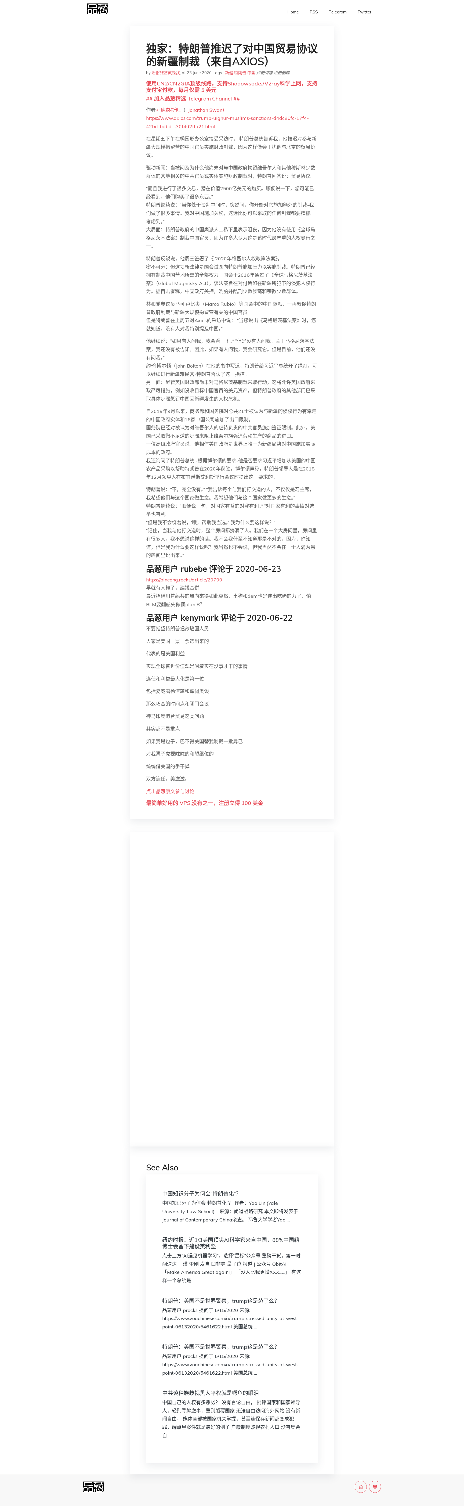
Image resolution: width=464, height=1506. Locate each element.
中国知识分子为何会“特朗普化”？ (201, 1193)
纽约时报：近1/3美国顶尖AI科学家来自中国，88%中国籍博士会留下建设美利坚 (230, 1243)
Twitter (364, 12)
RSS (314, 12)
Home (293, 12)
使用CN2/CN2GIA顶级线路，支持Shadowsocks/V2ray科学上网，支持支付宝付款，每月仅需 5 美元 (231, 86)
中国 (251, 72)
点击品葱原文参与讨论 (170, 791)
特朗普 (240, 72)
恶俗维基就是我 (166, 72)
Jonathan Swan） (207, 110)
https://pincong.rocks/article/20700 (184, 580)
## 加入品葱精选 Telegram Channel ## (193, 98)
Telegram (338, 12)
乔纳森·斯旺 (168, 110)
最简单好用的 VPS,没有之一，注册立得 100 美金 (204, 803)
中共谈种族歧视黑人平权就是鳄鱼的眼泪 (210, 1393)
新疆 (229, 72)
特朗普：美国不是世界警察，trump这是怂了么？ (221, 1300)
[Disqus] (232, 921)
